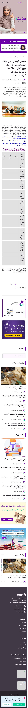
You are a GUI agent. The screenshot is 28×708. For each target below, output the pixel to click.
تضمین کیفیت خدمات (20, 664)
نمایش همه (4, 41)
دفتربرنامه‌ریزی (22, 625)
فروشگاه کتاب (22, 631)
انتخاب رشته (23, 628)
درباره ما (24, 642)
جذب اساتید (23, 661)
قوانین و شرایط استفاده (20, 658)
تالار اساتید (23, 622)
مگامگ (23, 57)
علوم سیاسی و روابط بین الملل (12, 57)
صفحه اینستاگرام (19, 704)
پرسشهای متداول (21, 648)
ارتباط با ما (23, 645)
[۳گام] (20, 2)
